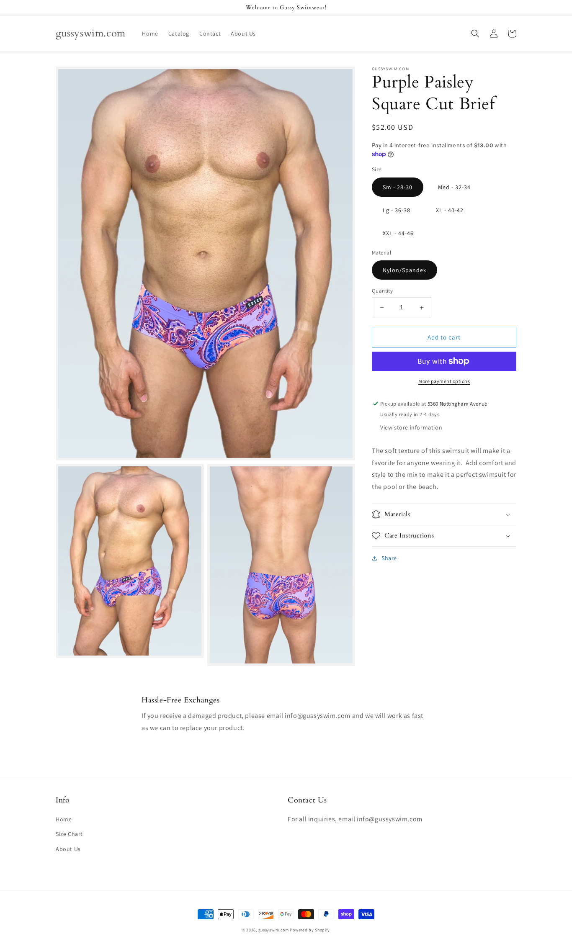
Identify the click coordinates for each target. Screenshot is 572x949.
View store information (411, 427)
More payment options (444, 381)
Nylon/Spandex (404, 270)
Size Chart (69, 834)
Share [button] (389, 558)
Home (64, 819)
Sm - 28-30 (397, 187)
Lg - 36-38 (396, 210)
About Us (68, 849)
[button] (475, 33)
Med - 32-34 (454, 187)
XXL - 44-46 (398, 233)
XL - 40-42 (450, 210)
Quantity (382, 291)
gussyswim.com (273, 930)
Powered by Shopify (310, 930)
